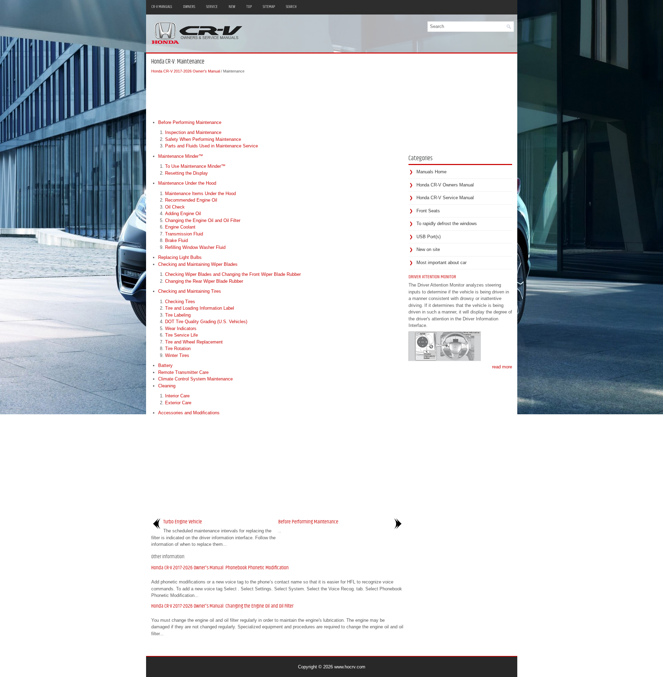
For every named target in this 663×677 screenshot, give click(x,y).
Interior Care (177, 395)
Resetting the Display (186, 173)
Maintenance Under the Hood (187, 183)
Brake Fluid (176, 240)
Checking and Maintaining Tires (189, 291)
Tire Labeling (178, 315)
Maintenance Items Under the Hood (200, 193)
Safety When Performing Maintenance (203, 139)
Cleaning (166, 385)
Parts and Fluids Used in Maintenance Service (211, 145)
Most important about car (441, 262)
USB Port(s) (428, 236)
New (232, 6)
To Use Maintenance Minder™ (195, 166)
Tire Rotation (178, 348)
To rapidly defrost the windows (446, 223)
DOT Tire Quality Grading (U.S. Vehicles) (206, 321)
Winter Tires (177, 355)
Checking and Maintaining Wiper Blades (198, 264)
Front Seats (428, 210)
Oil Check (175, 207)
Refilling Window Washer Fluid (195, 247)
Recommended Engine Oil (191, 200)
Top (249, 6)
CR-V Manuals (161, 6)
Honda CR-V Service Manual (445, 197)
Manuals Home (431, 171)
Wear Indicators (180, 328)
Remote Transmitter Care (183, 372)
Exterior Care (178, 402)
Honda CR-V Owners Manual (445, 184)
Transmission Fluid (184, 233)
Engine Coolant (180, 227)
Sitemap (269, 6)
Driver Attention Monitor (432, 277)
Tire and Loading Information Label (199, 308)
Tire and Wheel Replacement (194, 342)
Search (291, 6)
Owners (189, 6)
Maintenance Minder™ (180, 156)
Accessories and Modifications (189, 412)
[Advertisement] (277, 95)
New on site (428, 249)
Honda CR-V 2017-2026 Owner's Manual (185, 71)
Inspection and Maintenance (193, 132)
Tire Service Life (181, 335)
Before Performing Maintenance (189, 122)
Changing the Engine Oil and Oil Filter (202, 220)
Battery (165, 365)
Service (212, 6)
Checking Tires (180, 301)
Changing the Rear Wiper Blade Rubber (204, 281)
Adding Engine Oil (183, 213)
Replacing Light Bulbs (180, 257)
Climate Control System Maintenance (195, 378)
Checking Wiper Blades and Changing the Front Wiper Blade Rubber (233, 274)
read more (502, 366)
